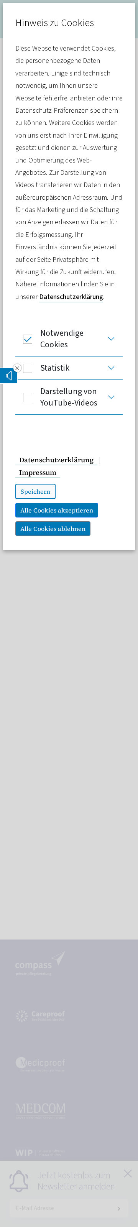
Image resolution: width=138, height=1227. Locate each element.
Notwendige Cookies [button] (62, 339)
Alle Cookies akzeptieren (56, 510)
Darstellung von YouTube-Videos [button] (68, 397)
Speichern (35, 491)
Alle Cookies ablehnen (52, 528)
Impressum (37, 472)
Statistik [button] (54, 368)
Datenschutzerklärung (71, 297)
